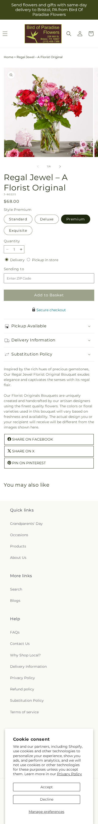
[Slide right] (60, 166)
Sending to (21, 269)
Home (8, 57)
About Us (18, 557)
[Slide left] (37, 166)
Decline (46, 799)
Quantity (12, 241)
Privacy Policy (69, 774)
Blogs (15, 600)
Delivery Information (28, 666)
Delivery (18, 260)
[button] (68, 33)
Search (16, 589)
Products (18, 546)
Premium (75, 219)
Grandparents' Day (26, 523)
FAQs (15, 632)
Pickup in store (45, 260)
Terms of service (24, 712)
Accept (46, 787)
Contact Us (20, 643)
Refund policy (22, 689)
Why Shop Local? (25, 655)
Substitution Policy (27, 700)
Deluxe (47, 219)
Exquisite (18, 230)
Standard (18, 219)
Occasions (19, 535)
